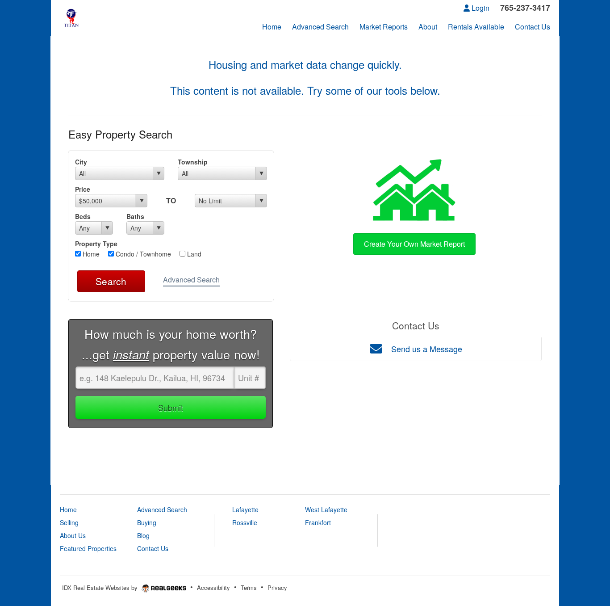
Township (193, 161)
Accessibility (213, 587)
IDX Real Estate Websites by (100, 587)
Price (82, 189)
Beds (83, 216)
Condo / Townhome (142, 253)
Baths (135, 216)
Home (90, 253)
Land (193, 253)
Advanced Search (191, 279)
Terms (249, 587)
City (81, 161)
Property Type (96, 243)
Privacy (277, 587)
